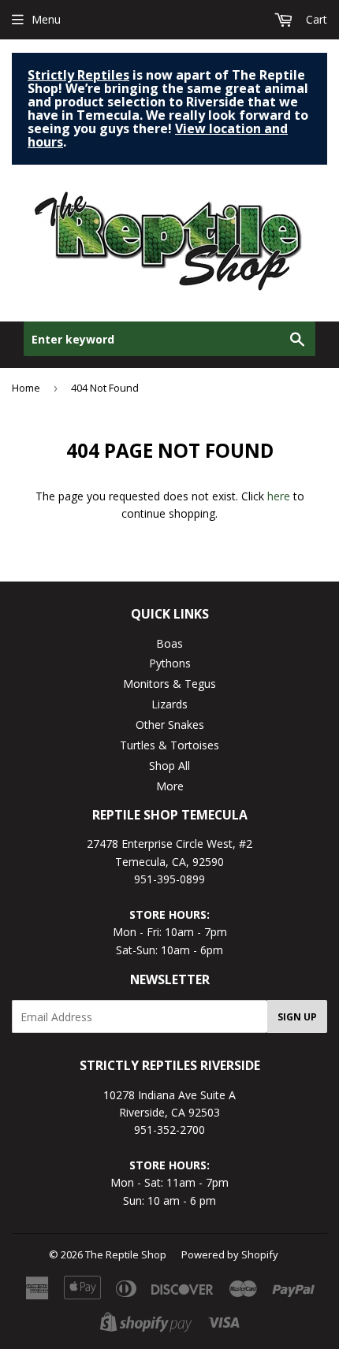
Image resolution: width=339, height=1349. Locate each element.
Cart (315, 19)
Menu (46, 19)
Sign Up (297, 1017)
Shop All (169, 765)
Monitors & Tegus (169, 683)
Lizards (169, 704)
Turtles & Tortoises (169, 745)
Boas (169, 643)
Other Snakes (170, 724)
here (278, 496)
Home (26, 388)
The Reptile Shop (125, 1254)
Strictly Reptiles (78, 75)
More (170, 786)
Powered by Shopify (229, 1254)
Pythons (170, 663)
